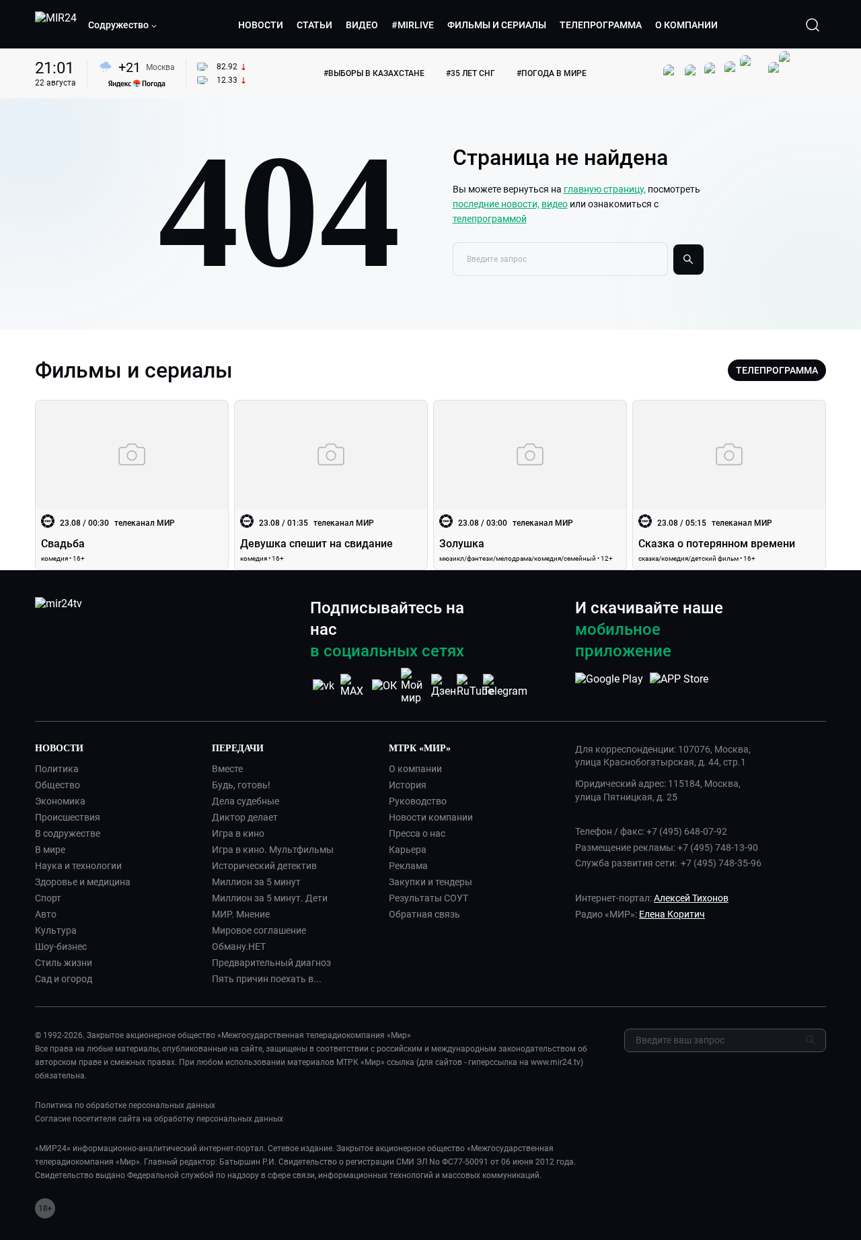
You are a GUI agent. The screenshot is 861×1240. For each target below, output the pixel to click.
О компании (415, 768)
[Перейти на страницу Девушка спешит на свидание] (331, 485)
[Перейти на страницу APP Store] (679, 686)
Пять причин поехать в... (267, 979)
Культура (56, 930)
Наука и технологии (78, 865)
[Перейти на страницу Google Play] (609, 686)
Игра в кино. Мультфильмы (273, 849)
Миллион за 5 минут (256, 882)
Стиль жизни (63, 962)
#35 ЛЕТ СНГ (470, 73)
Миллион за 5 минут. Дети (270, 898)
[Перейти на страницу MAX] (353, 685)
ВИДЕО (362, 25)
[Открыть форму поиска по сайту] (812, 24)
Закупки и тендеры (430, 882)
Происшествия (67, 817)
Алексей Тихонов (691, 898)
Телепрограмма (777, 370)
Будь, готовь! (241, 785)
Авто (46, 914)
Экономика (60, 801)
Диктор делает (245, 817)
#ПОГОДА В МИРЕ (552, 73)
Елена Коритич (672, 914)
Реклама (408, 865)
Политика (57, 768)
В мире (50, 849)
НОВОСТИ (260, 25)
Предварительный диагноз (271, 962)
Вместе (227, 768)
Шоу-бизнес (61, 946)
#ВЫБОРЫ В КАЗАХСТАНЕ (374, 73)
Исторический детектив (264, 865)
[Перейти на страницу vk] (323, 685)
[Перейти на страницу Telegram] (505, 685)
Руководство (418, 801)
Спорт (48, 898)
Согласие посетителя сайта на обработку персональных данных (159, 1119)
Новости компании (431, 817)
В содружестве (67, 833)
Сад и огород (63, 979)
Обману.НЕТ (239, 946)
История (407, 785)
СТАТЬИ (314, 25)
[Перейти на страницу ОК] (384, 685)
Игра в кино (238, 833)
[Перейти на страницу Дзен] (444, 685)
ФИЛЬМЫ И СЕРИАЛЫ (496, 25)
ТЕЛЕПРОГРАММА (601, 25)
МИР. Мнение (241, 914)
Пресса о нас (417, 833)
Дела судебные (245, 801)
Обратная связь (424, 914)
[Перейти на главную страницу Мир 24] (56, 24)
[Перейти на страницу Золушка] (530, 485)
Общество (57, 785)
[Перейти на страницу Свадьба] (132, 485)
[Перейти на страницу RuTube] (475, 685)
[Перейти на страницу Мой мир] (414, 686)
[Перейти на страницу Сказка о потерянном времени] (729, 485)
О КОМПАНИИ (686, 25)
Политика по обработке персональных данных (125, 1105)
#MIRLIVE (412, 25)
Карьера (407, 849)
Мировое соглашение (259, 930)
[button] (123, 25)
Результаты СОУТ (428, 898)
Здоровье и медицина (82, 882)
